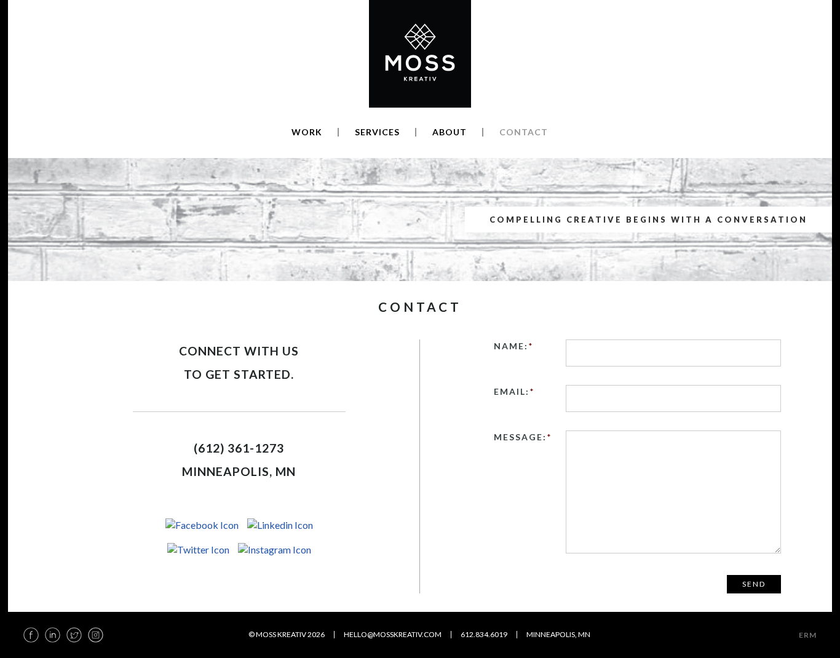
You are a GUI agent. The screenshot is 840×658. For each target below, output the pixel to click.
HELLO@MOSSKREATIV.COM (393, 634)
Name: (514, 346)
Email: (514, 391)
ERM (808, 635)
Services (377, 132)
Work (306, 132)
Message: (523, 437)
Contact (523, 132)
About (449, 132)
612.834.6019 (484, 634)
